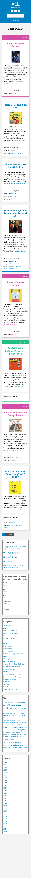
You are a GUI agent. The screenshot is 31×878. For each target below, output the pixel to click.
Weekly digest (8, 603)
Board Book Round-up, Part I (15, 106)
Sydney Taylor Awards (20, 750)
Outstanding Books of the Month (13, 664)
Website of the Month (10, 689)
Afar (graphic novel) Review (15, 45)
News (12, 264)
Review (12, 523)
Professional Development (11, 666)
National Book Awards (10, 737)
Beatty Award (7, 715)
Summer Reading (22, 747)
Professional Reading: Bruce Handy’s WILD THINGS (15, 474)
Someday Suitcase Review (15, 284)
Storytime (14, 747)
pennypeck (13, 94)
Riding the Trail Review (10, 557)
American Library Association (13, 710)
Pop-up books (15, 745)
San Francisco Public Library (12, 674)
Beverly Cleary (14, 715)
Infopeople (22, 730)
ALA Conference (15, 708)
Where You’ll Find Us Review (12, 553)
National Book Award (20, 734)
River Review (7, 561)
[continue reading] (20, 140)
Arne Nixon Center (23, 711)
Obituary (13, 196)
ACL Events (6, 625)
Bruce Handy (10, 525)
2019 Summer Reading (19, 702)
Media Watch (7, 646)
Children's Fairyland (14, 722)
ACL (15, 3)
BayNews (22, 713)
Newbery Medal (22, 737)
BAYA (4, 713)
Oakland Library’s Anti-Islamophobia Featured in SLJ (15, 213)
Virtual (5, 687)
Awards (5, 628)
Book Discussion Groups (11, 633)
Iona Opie (10, 199)
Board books (22, 716)
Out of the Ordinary (9, 661)
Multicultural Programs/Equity (13, 654)
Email (5, 595)
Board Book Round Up (16, 153)
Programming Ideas (9, 669)
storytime (6, 682)
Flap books (15, 730)
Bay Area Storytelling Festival (12, 713)
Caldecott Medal (8, 720)
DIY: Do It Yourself (9, 638)
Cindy (20, 722)
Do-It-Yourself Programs (11, 725)
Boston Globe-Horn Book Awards (12, 718)
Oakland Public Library (13, 267)
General (5, 643)
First (5, 583)
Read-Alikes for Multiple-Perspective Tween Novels (15, 351)
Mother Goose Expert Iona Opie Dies (15, 166)
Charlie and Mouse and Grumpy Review (15, 414)
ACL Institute (12, 705)
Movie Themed (8, 651)
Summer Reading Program (9, 750)
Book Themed (7, 636)
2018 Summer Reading (8, 702)
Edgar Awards (20, 727)
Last (4, 589)
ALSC (21, 708)
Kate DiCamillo (17, 732)
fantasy (10, 730)
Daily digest (8, 601)
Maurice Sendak (10, 734)
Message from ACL (9, 649)
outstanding (9, 742)
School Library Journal (10, 269)
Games (5, 641)
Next (11, 534)
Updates (6, 684)
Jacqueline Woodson (8, 732)
